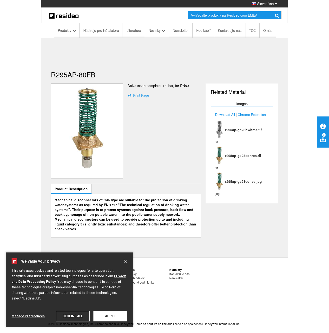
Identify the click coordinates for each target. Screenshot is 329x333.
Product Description (71, 188)
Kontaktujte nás (230, 30)
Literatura (133, 30)
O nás (267, 30)
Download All (225, 114)
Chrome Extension (252, 114)
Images (242, 103)
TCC (252, 30)
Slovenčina (265, 3)
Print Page (140, 95)
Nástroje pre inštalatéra (101, 30)
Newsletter (181, 30)
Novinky (155, 30)
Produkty (64, 30)
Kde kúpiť (203, 30)
